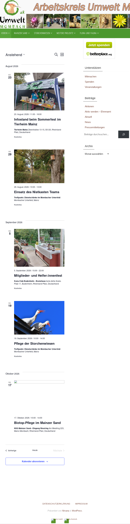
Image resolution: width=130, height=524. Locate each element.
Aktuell (88, 116)
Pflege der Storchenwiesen (34, 343)
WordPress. (77, 511)
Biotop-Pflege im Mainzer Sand (37, 422)
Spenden (89, 81)
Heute (35, 450)
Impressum (81, 504)
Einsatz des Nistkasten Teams (36, 191)
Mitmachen (90, 76)
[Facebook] (70, 520)
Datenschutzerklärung (56, 504)
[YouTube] (57, 520)
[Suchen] (123, 134)
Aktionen (89, 106)
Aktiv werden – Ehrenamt (98, 111)
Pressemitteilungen (95, 127)
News (88, 122)
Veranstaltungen (93, 87)
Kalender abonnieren (33, 461)
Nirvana (65, 511)
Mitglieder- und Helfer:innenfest (38, 275)
